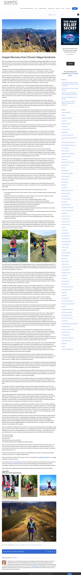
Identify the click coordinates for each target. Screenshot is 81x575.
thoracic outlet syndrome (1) (68, 329)
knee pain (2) (64, 201)
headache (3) (65, 187)
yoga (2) (63, 346)
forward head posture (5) (67, 173)
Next (54, 14)
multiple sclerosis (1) (66, 215)
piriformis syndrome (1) (67, 266)
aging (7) (64, 115)
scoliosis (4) (64, 295)
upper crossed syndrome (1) (68, 337)
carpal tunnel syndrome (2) (67, 135)
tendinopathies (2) (66, 326)
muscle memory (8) (66, 221)
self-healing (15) (65, 298)
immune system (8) (66, 193)
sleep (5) (64, 306)
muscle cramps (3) (66, 218)
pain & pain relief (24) (66, 252)
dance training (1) (65, 150)
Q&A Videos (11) (65, 283)
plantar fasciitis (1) (66, 269)
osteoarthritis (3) (65, 244)
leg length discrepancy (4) (67, 207)
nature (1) (64, 227)
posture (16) (64, 275)
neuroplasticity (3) (66, 235)
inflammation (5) (65, 196)
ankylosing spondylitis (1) (67, 118)
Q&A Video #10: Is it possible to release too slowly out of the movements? (68, 103)
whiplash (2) (64, 343)
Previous (50, 14)
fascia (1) (64, 167)
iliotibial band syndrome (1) (67, 190)
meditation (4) (65, 213)
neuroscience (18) (65, 238)
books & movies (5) (66, 129)
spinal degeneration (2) (67, 315)
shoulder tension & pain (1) (67, 300)
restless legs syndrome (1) (67, 286)
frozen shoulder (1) (66, 176)
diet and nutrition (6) (66, 156)
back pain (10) (65, 126)
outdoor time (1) (65, 247)
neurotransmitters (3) (66, 241)
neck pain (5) (64, 230)
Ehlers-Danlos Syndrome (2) (68, 162)
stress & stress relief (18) (67, 318)
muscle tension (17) (66, 224)
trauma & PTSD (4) (66, 332)
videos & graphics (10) (66, 340)
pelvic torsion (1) (65, 264)
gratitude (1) (64, 184)
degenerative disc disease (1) (68, 153)
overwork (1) (64, 249)
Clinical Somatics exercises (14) (68, 145)
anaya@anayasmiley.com (44, 457)
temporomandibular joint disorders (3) (70, 323)
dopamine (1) (64, 159)
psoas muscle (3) (65, 281)
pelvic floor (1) (65, 258)
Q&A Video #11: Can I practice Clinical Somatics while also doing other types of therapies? (70, 84)
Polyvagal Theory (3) (66, 272)
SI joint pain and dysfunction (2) (68, 303)
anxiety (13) (64, 120)
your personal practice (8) (67, 349)
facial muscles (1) (65, 164)
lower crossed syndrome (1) (68, 210)
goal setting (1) (65, 181)
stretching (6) (65, 320)
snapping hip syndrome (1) (67, 309)
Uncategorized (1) (65, 335)
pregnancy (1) (65, 278)
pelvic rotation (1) (65, 261)
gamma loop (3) (65, 179)
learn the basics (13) (66, 204)
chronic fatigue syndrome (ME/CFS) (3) (69, 138)
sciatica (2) (64, 292)
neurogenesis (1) (65, 232)
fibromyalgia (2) (65, 170)
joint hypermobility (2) (66, 198)
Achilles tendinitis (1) (66, 112)
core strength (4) (65, 147)
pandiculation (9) (65, 255)
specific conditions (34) (67, 312)
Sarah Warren (14, 557)
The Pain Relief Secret (34, 565)
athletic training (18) (66, 123)
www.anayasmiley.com (16, 461)
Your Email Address (70, 54)
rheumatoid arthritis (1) (67, 289)
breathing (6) (64, 132)
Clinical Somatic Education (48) (68, 142)
